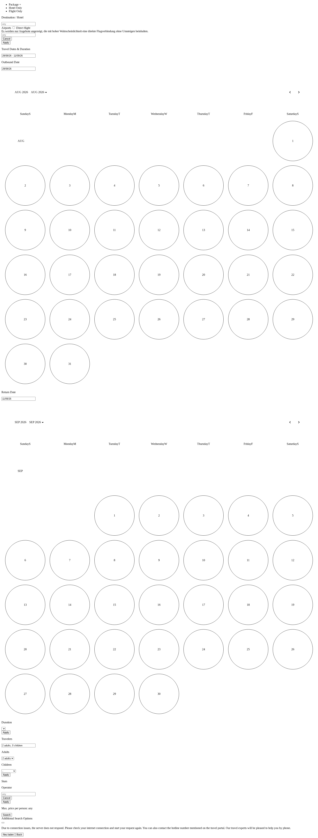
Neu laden (8, 834)
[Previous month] (290, 422)
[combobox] (18, 24)
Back (19, 834)
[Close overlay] (2, 822)
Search (6, 815)
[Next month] (298, 92)
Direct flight (74, 29)
